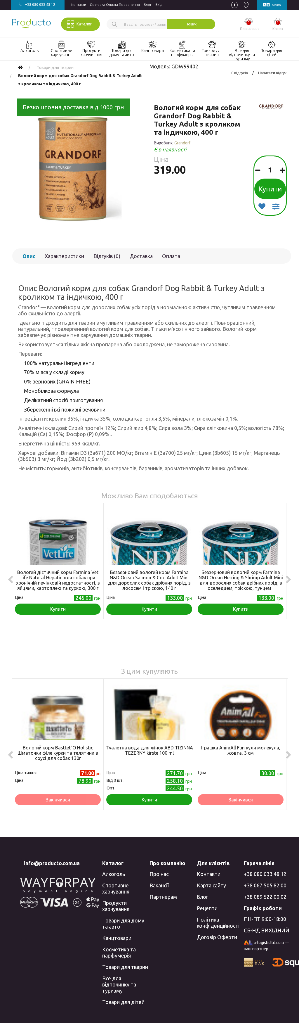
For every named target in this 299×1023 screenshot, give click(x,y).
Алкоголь (113, 874)
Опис (28, 256)
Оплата (171, 256)
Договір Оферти (217, 937)
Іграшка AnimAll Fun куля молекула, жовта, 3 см (240, 750)
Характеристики (64, 256)
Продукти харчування (115, 906)
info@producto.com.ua (52, 863)
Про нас (159, 874)
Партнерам (163, 897)
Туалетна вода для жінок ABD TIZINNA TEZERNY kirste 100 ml (149, 750)
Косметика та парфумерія (119, 952)
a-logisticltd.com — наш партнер (266, 945)
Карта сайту (211, 885)
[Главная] (20, 67)
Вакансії (159, 885)
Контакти (78, 4)
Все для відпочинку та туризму (119, 984)
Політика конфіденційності (218, 923)
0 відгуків (239, 73)
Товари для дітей (123, 1002)
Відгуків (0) (106, 256)
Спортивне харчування (115, 888)
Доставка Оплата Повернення (115, 4)
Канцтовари (116, 938)
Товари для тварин (125, 967)
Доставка (141, 256)
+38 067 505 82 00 (265, 885)
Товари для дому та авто (123, 923)
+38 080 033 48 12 (265, 874)
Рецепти (207, 908)
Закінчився (58, 799)
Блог (148, 4)
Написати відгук (272, 73)
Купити (270, 189)
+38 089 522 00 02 (265, 897)
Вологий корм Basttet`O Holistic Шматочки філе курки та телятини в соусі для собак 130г (58, 753)
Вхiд (158, 4)
